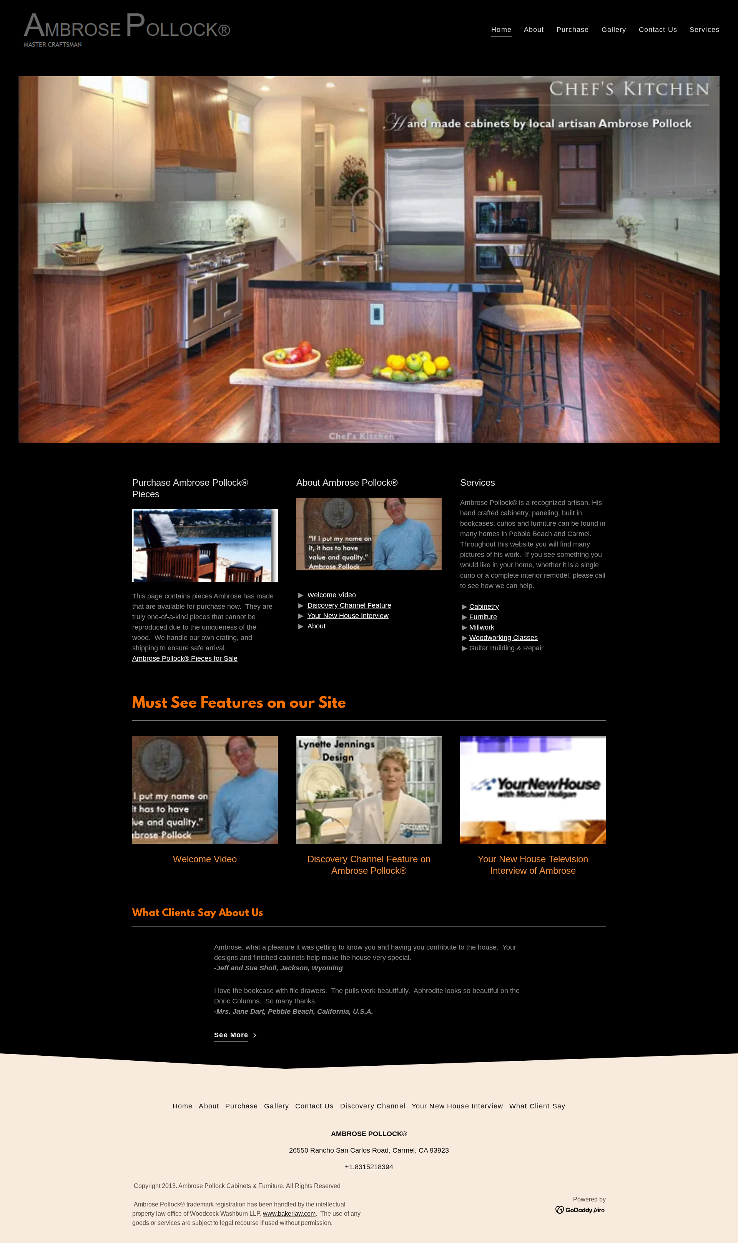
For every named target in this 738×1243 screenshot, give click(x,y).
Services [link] (705, 29)
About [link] (534, 29)
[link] (126, 28)
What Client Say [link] (537, 1106)
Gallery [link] (614, 29)
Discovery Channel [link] (373, 1106)
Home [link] (501, 29)
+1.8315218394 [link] (369, 1167)
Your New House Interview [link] (457, 1106)
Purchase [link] (573, 29)
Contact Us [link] (658, 29)
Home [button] (183, 1106)
